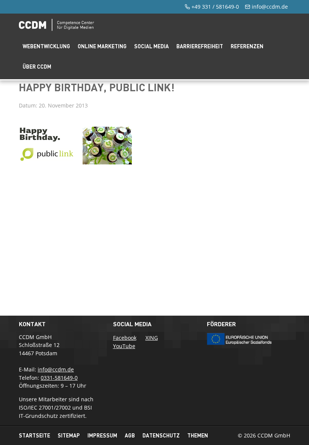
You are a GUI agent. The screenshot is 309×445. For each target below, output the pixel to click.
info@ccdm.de (270, 6)
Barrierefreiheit (199, 46)
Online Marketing (102, 46)
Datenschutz (161, 435)
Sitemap (69, 435)
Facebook (124, 337)
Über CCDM (37, 66)
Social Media (151, 46)
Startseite (34, 435)
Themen (197, 435)
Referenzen (247, 46)
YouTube (124, 346)
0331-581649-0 (59, 377)
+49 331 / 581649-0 (215, 6)
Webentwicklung (46, 46)
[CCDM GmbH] (56, 28)
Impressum (102, 435)
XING (151, 337)
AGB (130, 435)
